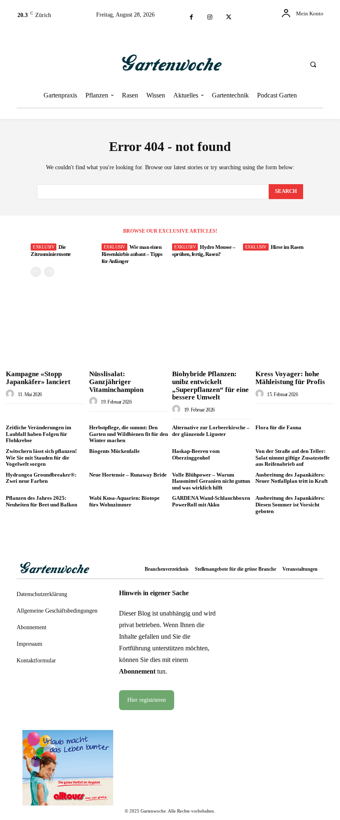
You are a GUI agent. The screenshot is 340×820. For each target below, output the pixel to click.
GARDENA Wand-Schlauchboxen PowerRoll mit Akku (211, 501)
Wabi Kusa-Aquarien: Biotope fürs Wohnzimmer (124, 501)
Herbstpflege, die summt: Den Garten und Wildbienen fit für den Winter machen (128, 433)
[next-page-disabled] (49, 272)
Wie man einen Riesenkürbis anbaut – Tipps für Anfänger (132, 254)
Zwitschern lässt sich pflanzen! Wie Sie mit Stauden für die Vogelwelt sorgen (41, 457)
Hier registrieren (146, 700)
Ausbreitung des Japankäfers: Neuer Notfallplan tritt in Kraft (291, 478)
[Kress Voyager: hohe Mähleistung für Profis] (295, 337)
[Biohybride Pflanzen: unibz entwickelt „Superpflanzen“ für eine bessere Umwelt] (211, 337)
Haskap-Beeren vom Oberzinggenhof (196, 454)
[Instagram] (210, 17)
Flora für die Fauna (278, 427)
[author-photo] (11, 394)
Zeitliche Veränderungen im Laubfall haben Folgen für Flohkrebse (38, 433)
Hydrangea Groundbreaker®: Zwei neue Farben (41, 478)
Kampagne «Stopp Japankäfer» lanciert (38, 378)
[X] (228, 17)
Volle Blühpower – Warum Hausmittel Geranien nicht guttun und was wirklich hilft (211, 481)
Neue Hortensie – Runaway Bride (128, 475)
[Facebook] (191, 17)
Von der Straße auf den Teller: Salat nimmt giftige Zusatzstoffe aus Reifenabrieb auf (292, 457)
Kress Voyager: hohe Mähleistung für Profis (290, 378)
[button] (313, 64)
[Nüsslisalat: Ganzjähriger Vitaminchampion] (128, 337)
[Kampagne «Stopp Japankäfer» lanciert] (45, 337)
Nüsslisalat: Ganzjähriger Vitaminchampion (116, 381)
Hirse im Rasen (287, 247)
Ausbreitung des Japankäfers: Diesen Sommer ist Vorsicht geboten (290, 504)
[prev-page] (36, 272)
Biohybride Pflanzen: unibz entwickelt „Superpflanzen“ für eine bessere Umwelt (210, 385)
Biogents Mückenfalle (114, 451)
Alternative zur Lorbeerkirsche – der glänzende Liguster (211, 430)
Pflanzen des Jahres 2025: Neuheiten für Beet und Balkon (41, 501)
